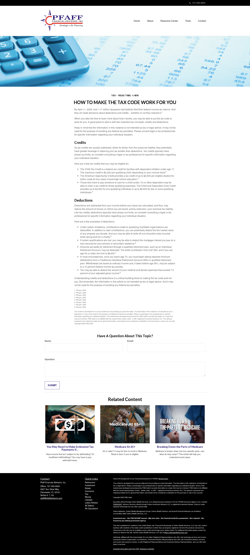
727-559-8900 (198, 2)
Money (88, 496)
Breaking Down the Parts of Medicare (180, 446)
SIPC (120, 504)
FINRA (115, 504)
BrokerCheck (163, 478)
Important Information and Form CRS (126, 549)
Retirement (90, 482)
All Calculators (91, 508)
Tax (86, 493)
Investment (90, 485)
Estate (88, 488)
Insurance (89, 491)
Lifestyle (88, 499)
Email (130, 341)
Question (50, 359)
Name (48, 341)
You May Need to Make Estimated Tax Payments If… (70, 448)
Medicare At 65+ (125, 446)
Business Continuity (147, 549)
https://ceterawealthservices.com (176, 532)
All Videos (89, 505)
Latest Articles (91, 502)
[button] (150, 21)
